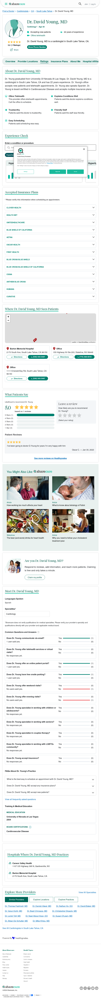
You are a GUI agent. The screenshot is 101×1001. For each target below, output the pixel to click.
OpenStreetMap (83, 342)
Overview (10, 61)
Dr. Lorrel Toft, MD (13, 915)
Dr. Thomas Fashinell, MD (16, 906)
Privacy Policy (50, 163)
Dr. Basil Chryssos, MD (37, 911)
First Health (13, 252)
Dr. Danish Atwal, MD (42, 906)
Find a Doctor (8, 11)
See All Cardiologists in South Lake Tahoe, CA (22, 928)
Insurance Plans (59, 61)
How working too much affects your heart (24, 505)
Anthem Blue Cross (16, 281)
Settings (25, 171)
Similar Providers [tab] (16, 899)
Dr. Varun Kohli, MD (13, 911)
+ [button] (8, 316)
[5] (79, 415)
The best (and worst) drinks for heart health (25, 537)
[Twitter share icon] (93, 989)
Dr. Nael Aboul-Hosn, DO (37, 915)
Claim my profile (35, 577)
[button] (37, 632)
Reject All (58, 171)
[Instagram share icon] (85, 989)
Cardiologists (22, 11)
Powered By (7, 938)
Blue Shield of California (19, 230)
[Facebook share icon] (81, 989)
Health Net (12, 215)
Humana (10, 289)
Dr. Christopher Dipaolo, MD (64, 911)
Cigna (9, 274)
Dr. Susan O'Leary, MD (62, 915)
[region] (50, 161)
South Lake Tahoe (44, 11)
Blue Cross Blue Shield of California (25, 267)
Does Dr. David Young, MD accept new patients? (28, 792)
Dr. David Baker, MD (86, 906)
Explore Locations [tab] (41, 899)
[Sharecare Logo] (17, 4)
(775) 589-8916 (85, 356)
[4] (74, 415)
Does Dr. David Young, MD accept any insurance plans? (31, 785)
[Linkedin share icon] (89, 989)
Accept (75, 171)
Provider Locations (28, 61)
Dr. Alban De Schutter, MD (16, 920)
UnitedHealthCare (16, 222)
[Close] (84, 149)
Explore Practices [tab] (66, 899)
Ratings (44, 61)
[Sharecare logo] (29, 987)
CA (32, 11)
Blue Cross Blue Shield (18, 259)
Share (16, 50)
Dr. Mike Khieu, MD (41, 920)
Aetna (9, 237)
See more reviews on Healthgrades (50, 458)
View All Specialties (87, 892)
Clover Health (14, 207)
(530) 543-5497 (39, 356)
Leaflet (74, 342)
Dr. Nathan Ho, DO (64, 906)
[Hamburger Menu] (6, 4)
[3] (69, 415)
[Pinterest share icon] (97, 989)
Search (80, 3)
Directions (17, 357)
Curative (11, 296)
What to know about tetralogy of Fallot (68, 505)
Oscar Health (13, 244)
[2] (64, 415)
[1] (59, 415)
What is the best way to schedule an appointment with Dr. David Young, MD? (40, 779)
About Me (75, 61)
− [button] (8, 320)
